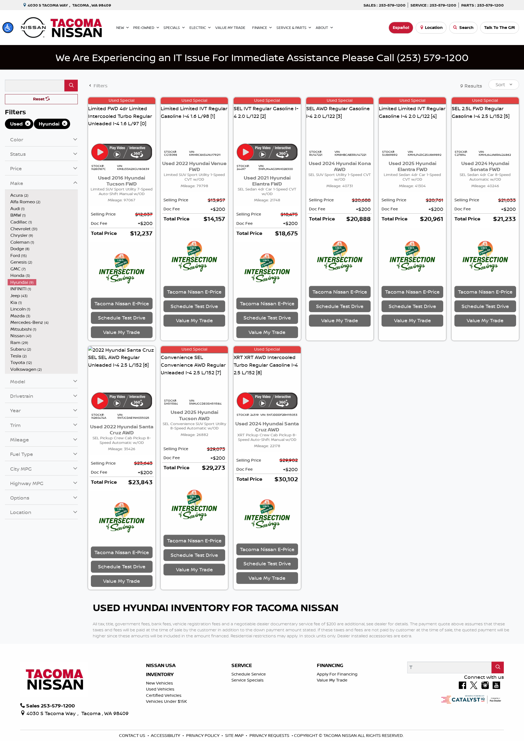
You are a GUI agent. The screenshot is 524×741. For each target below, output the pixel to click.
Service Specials (247, 680)
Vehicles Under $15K (166, 701)
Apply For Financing (337, 674)
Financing (330, 665)
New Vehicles (159, 683)
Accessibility (166, 735)
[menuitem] (43, 195)
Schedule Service (248, 674)
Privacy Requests (269, 735)
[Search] (71, 85)
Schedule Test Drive (121, 317)
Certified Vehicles (163, 695)
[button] (7, 27)
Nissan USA (160, 665)
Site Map (235, 735)
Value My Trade (332, 680)
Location (434, 27)
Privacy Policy (203, 735)
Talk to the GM (499, 27)
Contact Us (132, 735)
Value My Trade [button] (121, 332)
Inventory (160, 674)
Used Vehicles (160, 689)
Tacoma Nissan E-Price (121, 303)
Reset (39, 99)
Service (241, 665)
